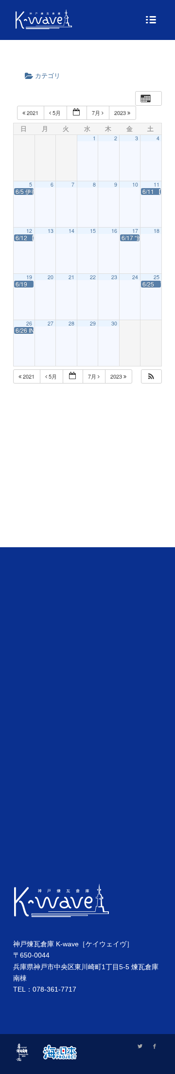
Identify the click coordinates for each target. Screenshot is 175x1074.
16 (114, 230)
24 (135, 277)
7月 (97, 112)
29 (93, 323)
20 (50, 277)
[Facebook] (154, 1046)
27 (50, 323)
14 (71, 230)
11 (156, 184)
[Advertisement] (87, 477)
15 (93, 230)
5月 (56, 112)
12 (29, 230)
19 (29, 277)
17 (135, 230)
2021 (32, 112)
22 (93, 277)
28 (71, 323)
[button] (151, 376)
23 (114, 277)
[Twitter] (140, 1046)
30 (114, 323)
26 (29, 323)
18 (156, 230)
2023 (120, 112)
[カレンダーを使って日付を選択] (77, 113)
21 (71, 277)
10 (135, 184)
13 (50, 230)
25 (156, 277)
